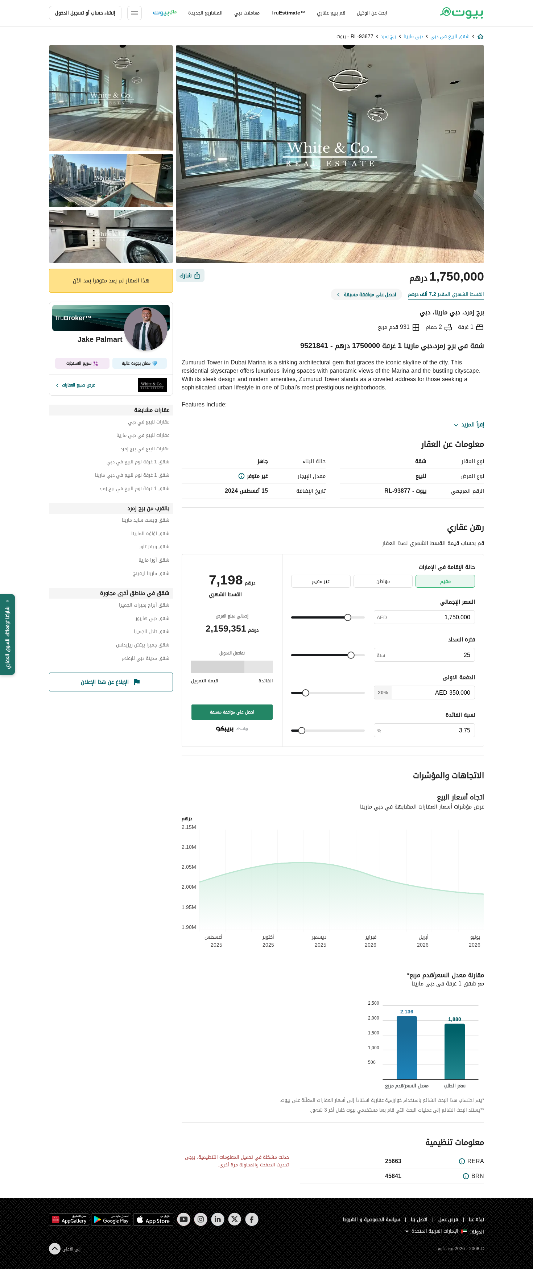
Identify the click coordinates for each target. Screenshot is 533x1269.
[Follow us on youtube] (183, 1219)
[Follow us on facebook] (252, 1219)
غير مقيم (321, 581)
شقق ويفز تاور (154, 547)
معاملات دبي (247, 13)
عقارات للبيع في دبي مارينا (142, 436)
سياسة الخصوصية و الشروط (371, 1219)
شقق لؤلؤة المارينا (150, 534)
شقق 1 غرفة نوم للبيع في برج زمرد (134, 489)
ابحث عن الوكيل (372, 13)
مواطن (383, 581)
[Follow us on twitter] (234, 1219)
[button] (7, 634)
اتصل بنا (419, 1219)
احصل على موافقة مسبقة (232, 712)
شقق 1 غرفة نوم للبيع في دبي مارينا (132, 476)
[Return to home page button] (461, 13)
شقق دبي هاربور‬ (152, 619)
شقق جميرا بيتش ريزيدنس (142, 646)
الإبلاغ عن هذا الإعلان (105, 682)
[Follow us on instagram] (200, 1219)
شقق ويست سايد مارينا (145, 521)
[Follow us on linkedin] (217, 1219)
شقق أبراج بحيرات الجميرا (144, 606)
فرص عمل (448, 1219)
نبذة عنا (476, 1219)
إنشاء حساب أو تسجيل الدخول (85, 13)
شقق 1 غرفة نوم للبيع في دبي (138, 463)
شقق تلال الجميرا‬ (151, 632)
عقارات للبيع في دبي (148, 423)
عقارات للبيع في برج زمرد (144, 450)
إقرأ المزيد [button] (473, 425)
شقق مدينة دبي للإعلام (145, 659)
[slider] (347, 617)
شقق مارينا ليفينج (151, 574)
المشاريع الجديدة (205, 13)
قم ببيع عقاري (331, 13)
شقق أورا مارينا (154, 561)
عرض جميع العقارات (78, 385)
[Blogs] (165, 13)
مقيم (445, 581)
